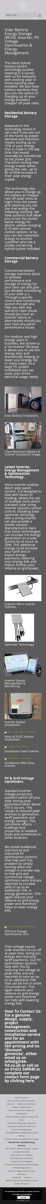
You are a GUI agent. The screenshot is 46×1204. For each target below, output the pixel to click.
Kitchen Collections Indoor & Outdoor (21, 1101)
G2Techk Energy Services (22, 1168)
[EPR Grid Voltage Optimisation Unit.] (20, 926)
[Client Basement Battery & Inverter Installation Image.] (23, 448)
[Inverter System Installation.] (23, 718)
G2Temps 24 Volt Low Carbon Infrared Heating (22, 1164)
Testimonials (16, 1177)
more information (26, 1194)
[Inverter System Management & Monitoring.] (23, 677)
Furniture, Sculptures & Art (21, 1107)
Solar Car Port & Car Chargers (21, 1155)
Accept (23, 1197)
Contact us (28, 1177)
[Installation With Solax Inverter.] (18, 758)
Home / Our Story (21, 1098)
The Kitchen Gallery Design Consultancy (21, 1123)
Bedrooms (11, 1104)
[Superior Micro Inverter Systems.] (23, 600)
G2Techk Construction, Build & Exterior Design (22, 1139)
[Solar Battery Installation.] (23, 412)
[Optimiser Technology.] (19, 641)
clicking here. (22, 1080)
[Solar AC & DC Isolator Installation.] (20, 731)
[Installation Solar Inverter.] (16, 746)
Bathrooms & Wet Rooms (27, 1104)
